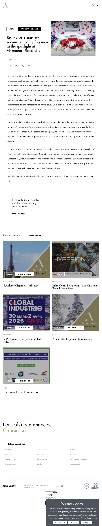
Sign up (21, 213)
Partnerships (42, 459)
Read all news (35, 235)
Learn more (92, 518)
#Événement (24, 328)
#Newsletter (24, 274)
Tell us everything (16, 444)
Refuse (74, 522)
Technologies (42, 449)
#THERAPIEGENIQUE (29, 29)
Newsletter (74, 449)
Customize (60, 522)
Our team (8, 454)
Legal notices (75, 464)
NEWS (11, 29)
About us (8, 449)
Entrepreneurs (10, 464)
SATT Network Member (79, 459)
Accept (86, 522)
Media (39, 464)
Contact (73, 454)
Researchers (10, 459)
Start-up (40, 454)
